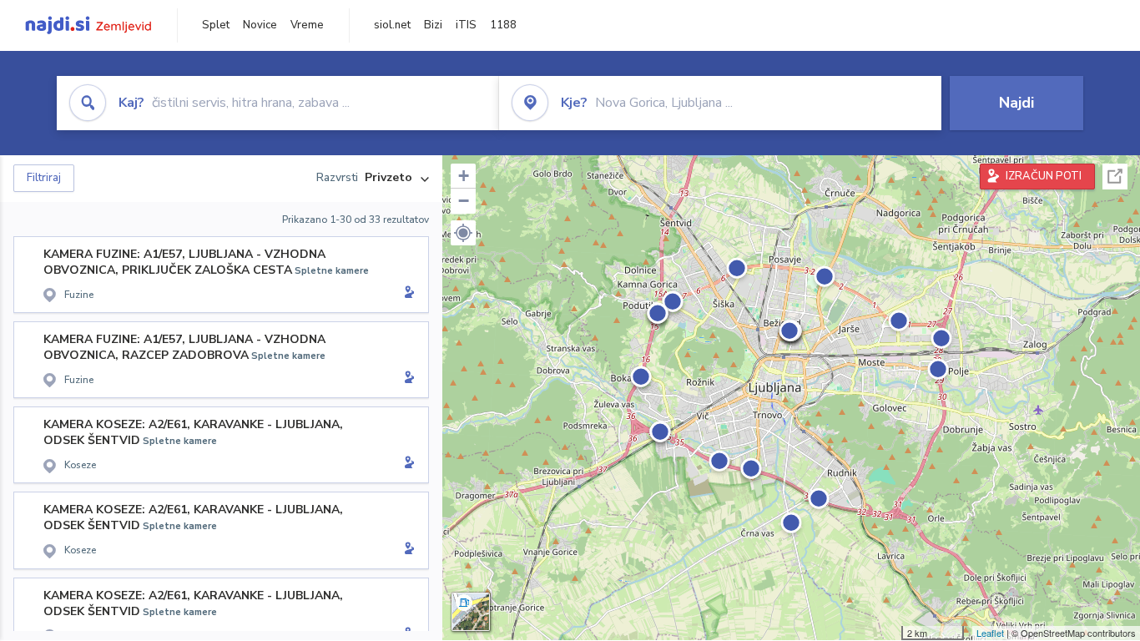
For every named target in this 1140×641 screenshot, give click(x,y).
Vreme (307, 25)
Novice (260, 25)
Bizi (433, 25)
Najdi (1016, 103)
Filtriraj (44, 177)
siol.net (392, 25)
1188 (503, 25)
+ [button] (463, 175)
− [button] (463, 200)
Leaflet (990, 632)
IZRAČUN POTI (1044, 176)
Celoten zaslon (1114, 176)
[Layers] (470, 611)
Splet (216, 25)
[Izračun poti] (406, 294)
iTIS (466, 25)
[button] (463, 232)
